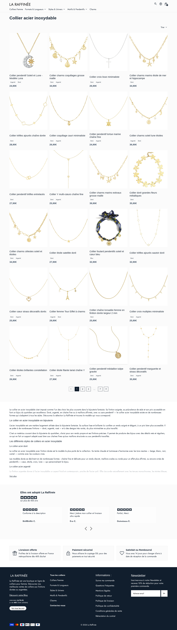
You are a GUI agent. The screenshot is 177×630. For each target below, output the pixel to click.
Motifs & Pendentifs (58, 595)
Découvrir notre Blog (18, 595)
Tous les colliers (57, 575)
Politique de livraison (105, 600)
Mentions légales (103, 590)
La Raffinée (92, 624)
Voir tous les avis (17, 608)
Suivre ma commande (105, 580)
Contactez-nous (57, 605)
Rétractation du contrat (105, 616)
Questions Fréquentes (105, 585)
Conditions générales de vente (109, 610)
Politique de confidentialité (107, 605)
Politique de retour (104, 595)
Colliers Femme (56, 580)
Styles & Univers (57, 590)
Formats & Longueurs (59, 585)
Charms (53, 600)
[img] (89, 497)
